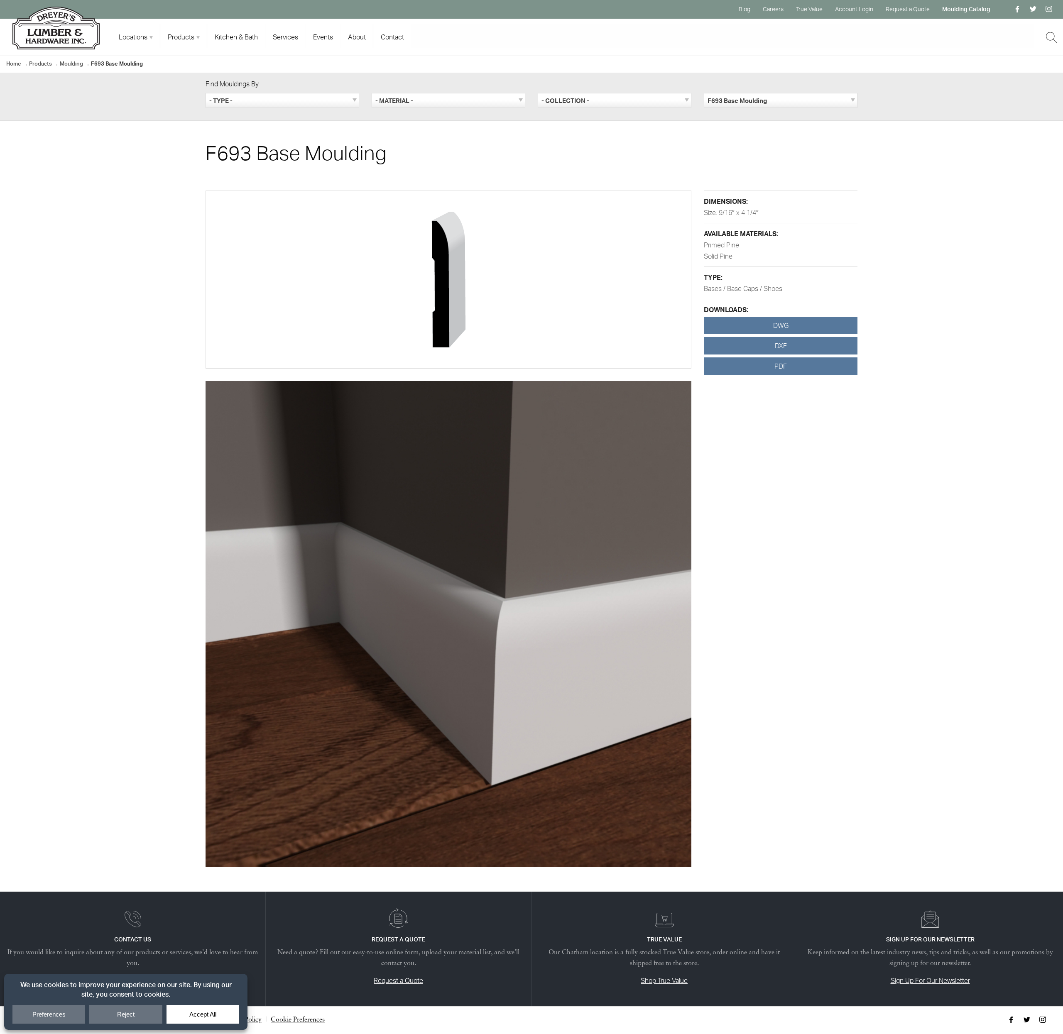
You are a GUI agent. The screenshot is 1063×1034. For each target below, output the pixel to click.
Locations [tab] (133, 37)
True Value (809, 8)
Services (285, 37)
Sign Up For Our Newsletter (930, 980)
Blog (744, 8)
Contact (392, 37)
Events (323, 37)
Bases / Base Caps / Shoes (743, 288)
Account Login (854, 8)
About (357, 37)
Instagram (1049, 9)
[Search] (1051, 37)
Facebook (1017, 9)
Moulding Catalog (966, 8)
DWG (781, 325)
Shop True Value (664, 980)
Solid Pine (718, 256)
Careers (773, 8)
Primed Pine (721, 245)
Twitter (1033, 9)
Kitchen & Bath (236, 37)
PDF (780, 366)
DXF (781, 346)
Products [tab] (181, 37)
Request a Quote (908, 8)
